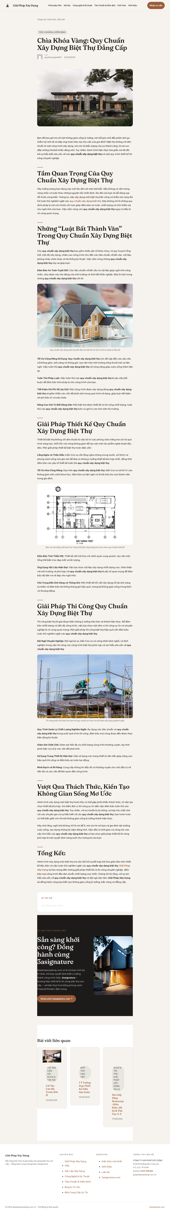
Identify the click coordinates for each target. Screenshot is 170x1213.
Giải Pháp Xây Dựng (25, 5)
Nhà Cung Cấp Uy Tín (76, 1192)
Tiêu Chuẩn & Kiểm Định (52, 32)
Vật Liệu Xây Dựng (75, 1171)
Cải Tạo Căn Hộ (51, 1071)
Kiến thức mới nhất (112, 1161)
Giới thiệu (107, 1166)
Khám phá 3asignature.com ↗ (57, 998)
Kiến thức (52, 19)
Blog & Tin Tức (72, 1187)
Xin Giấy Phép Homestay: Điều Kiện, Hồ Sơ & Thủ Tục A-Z (118, 1104)
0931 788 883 (147, 1171)
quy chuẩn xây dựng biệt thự (85, 201)
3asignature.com (111, 1177)
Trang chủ (41, 19)
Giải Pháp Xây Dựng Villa (117, 1083)
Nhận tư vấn (156, 5)
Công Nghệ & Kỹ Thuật (77, 1176)
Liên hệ (105, 1172)
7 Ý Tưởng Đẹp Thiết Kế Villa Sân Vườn (85, 1087)
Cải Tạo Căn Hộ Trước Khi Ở (52, 1090)
